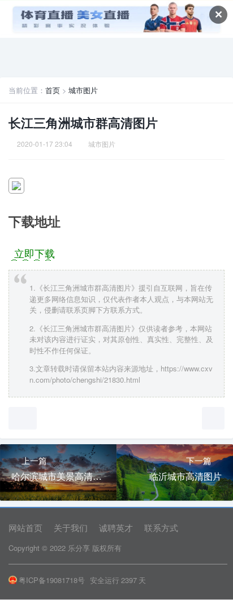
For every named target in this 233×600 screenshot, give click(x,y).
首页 (52, 90)
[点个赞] (22, 418)
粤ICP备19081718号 (52, 580)
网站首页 (25, 527)
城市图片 (83, 90)
